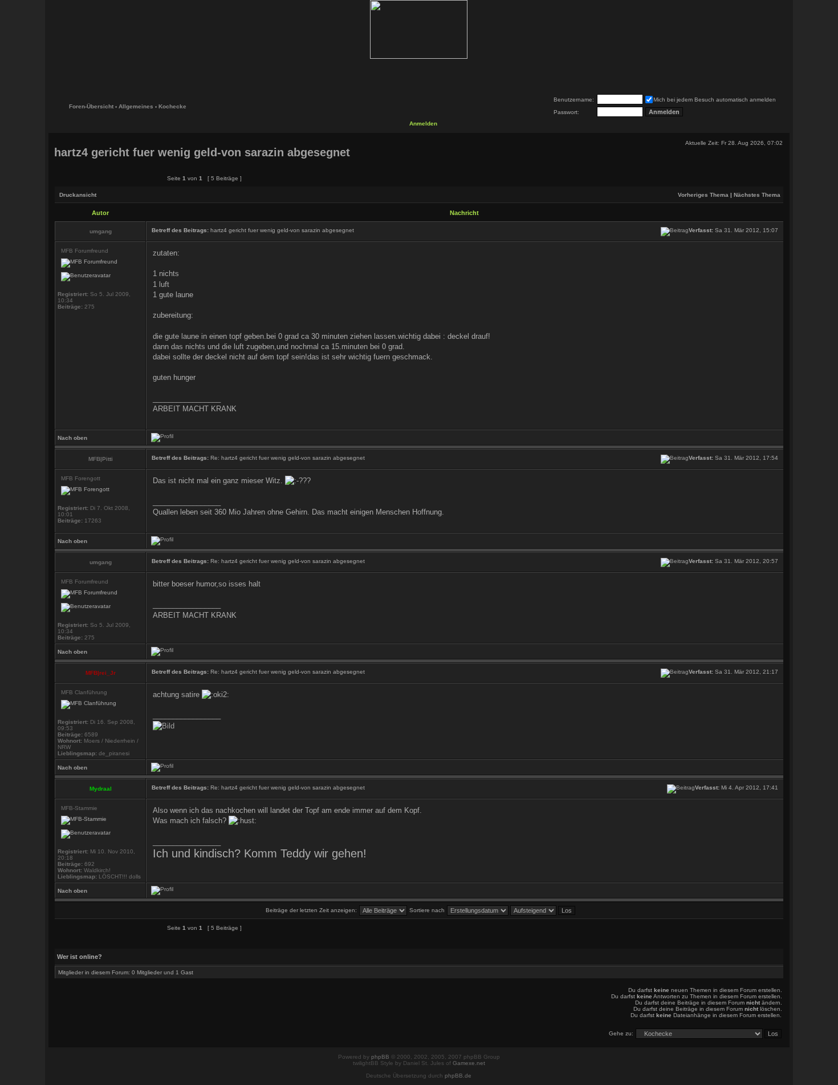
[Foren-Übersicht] (419, 29)
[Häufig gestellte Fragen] (382, 75)
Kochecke (172, 106)
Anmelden (423, 123)
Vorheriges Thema (703, 195)
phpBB (380, 1057)
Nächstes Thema (757, 195)
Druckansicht (77, 195)
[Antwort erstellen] (132, 178)
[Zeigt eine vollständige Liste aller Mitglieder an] (455, 75)
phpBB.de (458, 1075)
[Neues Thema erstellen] (79, 178)
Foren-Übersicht (91, 106)
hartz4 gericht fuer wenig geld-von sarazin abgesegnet (202, 152)
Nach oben (72, 438)
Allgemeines (136, 106)
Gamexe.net (469, 1063)
